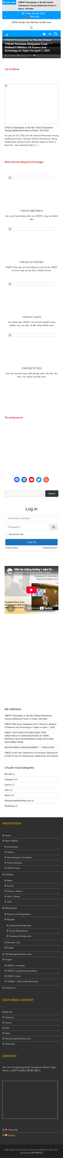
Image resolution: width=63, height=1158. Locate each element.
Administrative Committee (19, 857)
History (10, 852)
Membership (11, 908)
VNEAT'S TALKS (31, 317)
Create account (11, 548)
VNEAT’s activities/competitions (22, 971)
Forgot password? (50, 548)
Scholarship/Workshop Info (18, 800)
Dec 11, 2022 (26, 55)
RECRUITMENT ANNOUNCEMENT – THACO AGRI (29, 747)
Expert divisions (14, 863)
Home (8, 835)
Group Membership (18, 931)
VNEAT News (13, 868)
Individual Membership (20, 925)
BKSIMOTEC (37, 1153)
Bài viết (8, 774)
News (7, 795)
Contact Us (10, 988)
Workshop (9, 806)
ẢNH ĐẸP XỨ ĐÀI (32, 368)
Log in (31, 542)
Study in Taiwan (14, 891)
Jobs (7, 790)
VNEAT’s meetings (16, 965)
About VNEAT (11, 841)
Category (9, 779)
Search (51, 493)
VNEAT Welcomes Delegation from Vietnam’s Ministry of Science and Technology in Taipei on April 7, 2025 (27, 47)
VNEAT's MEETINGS (31, 210)
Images (8, 959)
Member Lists (13, 942)
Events (8, 784)
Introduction (13, 847)
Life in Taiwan (13, 896)
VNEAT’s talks (13, 976)
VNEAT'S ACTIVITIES (31, 262)
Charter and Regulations (19, 914)
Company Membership (20, 936)
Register (11, 919)
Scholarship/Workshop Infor (18, 954)
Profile (10, 948)
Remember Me (16, 534)
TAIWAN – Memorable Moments (22, 981)
